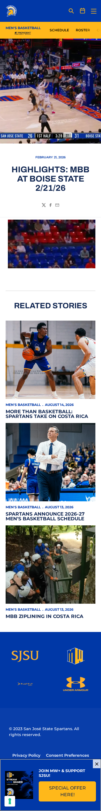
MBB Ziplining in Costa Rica (44, 616)
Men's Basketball (23, 405)
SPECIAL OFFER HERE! (72, 791)
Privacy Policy (26, 755)
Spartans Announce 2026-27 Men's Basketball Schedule (45, 516)
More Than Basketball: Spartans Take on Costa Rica (47, 414)
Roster (83, 30)
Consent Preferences (67, 755)
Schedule (59, 30)
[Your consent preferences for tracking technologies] (9, 801)
